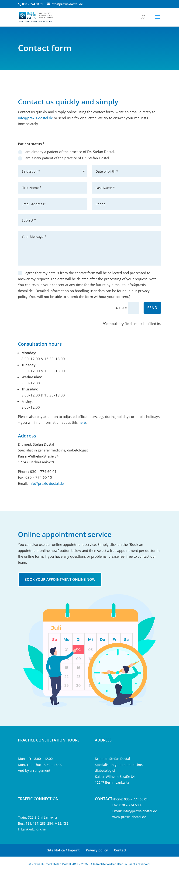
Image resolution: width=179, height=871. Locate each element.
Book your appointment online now (59, 579)
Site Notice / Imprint (63, 850)
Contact (120, 850)
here (82, 422)
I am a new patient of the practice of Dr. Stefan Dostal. (67, 158)
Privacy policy (97, 850)
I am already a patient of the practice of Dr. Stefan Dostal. (69, 151)
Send (152, 307)
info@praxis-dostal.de (35, 118)
